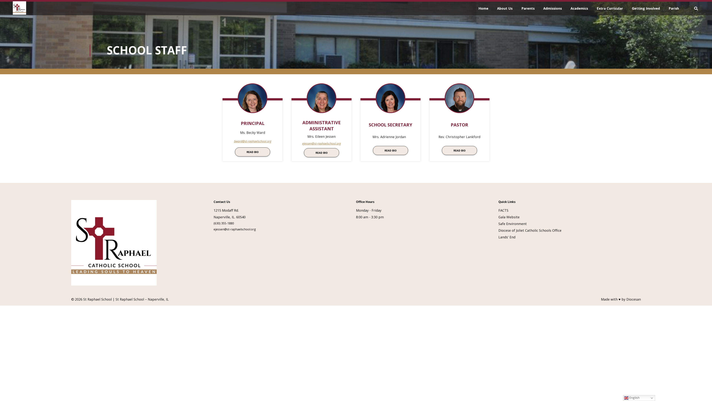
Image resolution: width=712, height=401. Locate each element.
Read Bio (253, 152)
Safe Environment (512, 223)
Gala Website (509, 217)
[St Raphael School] (19, 8)
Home (483, 8)
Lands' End (506, 237)
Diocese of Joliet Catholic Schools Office (529, 230)
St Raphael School (97, 299)
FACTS (503, 210)
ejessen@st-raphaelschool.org (321, 143)
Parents (528, 8)
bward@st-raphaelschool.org (252, 141)
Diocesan (633, 299)
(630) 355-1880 (224, 223)
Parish (674, 8)
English (634, 398)
